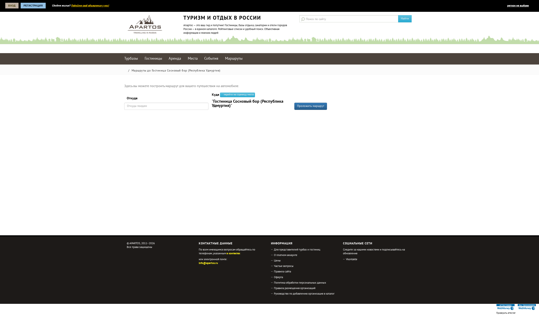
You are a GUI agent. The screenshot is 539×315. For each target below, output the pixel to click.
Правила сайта (282, 271)
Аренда (175, 58)
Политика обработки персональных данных (300, 283)
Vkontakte (351, 259)
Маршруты (234, 58)
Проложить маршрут (310, 106)
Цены (277, 260)
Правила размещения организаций (294, 288)
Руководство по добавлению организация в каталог (304, 294)
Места (193, 58)
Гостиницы (153, 58)
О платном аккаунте (285, 255)
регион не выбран (518, 6)
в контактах (233, 253)
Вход (12, 5)
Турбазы (131, 58)
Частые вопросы (284, 266)
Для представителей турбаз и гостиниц (297, 250)
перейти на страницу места (238, 94)
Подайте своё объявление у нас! (90, 6)
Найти (405, 18)
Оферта (278, 277)
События (211, 58)
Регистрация (33, 5)
